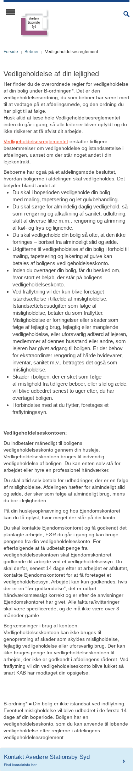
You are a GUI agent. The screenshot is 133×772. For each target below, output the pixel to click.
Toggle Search (126, 14)
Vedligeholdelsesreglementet (36, 141)
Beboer (31, 51)
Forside (11, 51)
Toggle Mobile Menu (10, 12)
